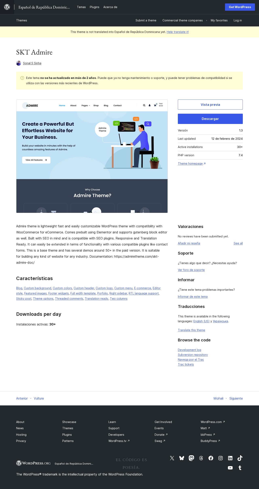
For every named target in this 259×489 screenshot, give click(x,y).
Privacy (21, 441)
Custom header (84, 288)
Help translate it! (178, 32)
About (20, 422)
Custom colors (62, 288)
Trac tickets (186, 364)
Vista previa (210, 105)
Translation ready (96, 298)
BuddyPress (210, 441)
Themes (21, 20)
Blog (19, 288)
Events (159, 428)
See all (238, 243)
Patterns (68, 441)
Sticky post (23, 298)
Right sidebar (118, 293)
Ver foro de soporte (191, 270)
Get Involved (163, 422)
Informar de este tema (193, 296)
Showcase (69, 422)
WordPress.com (213, 422)
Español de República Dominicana (76, 463)
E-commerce (142, 288)
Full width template (83, 293)
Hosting (21, 434)
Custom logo (104, 288)
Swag (160, 441)
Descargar (210, 119)
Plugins (67, 434)
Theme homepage (190, 163)
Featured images (35, 293)
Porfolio (102, 293)
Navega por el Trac (191, 359)
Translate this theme (191, 330)
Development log (189, 350)
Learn (112, 422)
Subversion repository (193, 354)
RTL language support (144, 293)
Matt (205, 428)
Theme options (43, 298)
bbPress (208, 434)
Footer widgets (58, 293)
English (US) (201, 321)
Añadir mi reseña (189, 243)
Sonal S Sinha (32, 63)
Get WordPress (240, 7)
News (20, 428)
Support (113, 428)
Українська (220, 321)
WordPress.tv (119, 441)
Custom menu (123, 288)
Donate (161, 434)
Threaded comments (69, 298)
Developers (116, 434)
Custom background (37, 288)
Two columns (118, 298)
